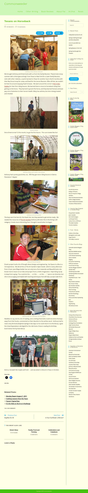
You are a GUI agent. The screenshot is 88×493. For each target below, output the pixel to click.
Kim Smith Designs (73, 217)
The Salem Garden (73, 223)
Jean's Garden (72, 215)
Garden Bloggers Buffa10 (75, 267)
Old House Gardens (74, 378)
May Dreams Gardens (74, 281)
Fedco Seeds (72, 358)
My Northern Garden (74, 285)
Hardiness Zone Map (74, 362)
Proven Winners (73, 382)
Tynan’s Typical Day (13, 401)
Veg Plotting (72, 303)
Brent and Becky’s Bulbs (75, 356)
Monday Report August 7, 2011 (16, 396)
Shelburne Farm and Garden (76, 337)
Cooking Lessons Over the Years (17, 399)
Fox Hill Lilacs (72, 360)
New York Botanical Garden (76, 197)
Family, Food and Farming (34, 431)
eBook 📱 (59, 33)
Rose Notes (72, 295)
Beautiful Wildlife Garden (75, 251)
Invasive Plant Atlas (74, 364)
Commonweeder (15, 4)
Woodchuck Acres (73, 305)
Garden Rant (72, 269)
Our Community (11, 408)
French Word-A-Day (74, 265)
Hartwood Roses (73, 319)
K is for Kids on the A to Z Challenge (18, 404)
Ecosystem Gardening (74, 261)
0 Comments (21, 27)
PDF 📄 (49, 33)
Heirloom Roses (73, 321)
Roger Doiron (72, 237)
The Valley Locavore (74, 239)
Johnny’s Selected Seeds (75, 366)
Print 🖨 (40, 33)
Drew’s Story (14, 430)
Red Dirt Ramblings (73, 293)
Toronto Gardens (73, 225)
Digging (71, 259)
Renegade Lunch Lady (74, 235)
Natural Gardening (73, 287)
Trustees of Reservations (75, 203)
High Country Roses (74, 325)
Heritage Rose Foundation (75, 323)
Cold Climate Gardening (75, 255)
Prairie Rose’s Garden (74, 291)
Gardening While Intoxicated (76, 273)
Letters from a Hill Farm (75, 221)
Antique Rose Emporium (75, 315)
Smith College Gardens (74, 199)
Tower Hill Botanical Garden (76, 201)
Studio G (71, 301)
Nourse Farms (72, 376)
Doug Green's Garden (74, 213)
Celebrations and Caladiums (54, 431)
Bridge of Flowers (73, 191)
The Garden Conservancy (75, 386)
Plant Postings (72, 289)
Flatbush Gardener (73, 263)
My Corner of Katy (73, 283)
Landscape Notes (73, 219)
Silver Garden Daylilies (74, 384)
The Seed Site (72, 388)
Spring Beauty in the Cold (75, 48)
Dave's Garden (72, 257)
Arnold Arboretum (73, 189)
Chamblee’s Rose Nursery (75, 317)
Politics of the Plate (73, 233)
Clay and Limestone (74, 253)
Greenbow (71, 275)
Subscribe (74, 79)
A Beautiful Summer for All (75, 34)
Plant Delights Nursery (74, 380)
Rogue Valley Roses (74, 335)
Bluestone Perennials (74, 354)
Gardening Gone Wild (74, 271)
